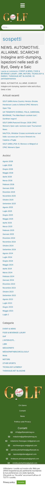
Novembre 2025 (9, 196)
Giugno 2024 (8, 261)
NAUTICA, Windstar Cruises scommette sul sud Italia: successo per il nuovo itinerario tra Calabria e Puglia (22, 136)
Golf (4, 336)
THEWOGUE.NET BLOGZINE (20, 76)
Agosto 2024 (8, 253)
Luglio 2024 (7, 257)
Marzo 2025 (7, 226)
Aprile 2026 (7, 177)
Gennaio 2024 (8, 280)
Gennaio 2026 (8, 188)
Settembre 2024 (9, 249)
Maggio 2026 (8, 173)
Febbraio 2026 (8, 184)
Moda (5, 355)
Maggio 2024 (8, 265)
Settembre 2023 (9, 295)
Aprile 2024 (7, 269)
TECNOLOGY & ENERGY (12, 367)
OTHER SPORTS (9, 363)
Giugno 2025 (8, 215)
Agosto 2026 (8, 161)
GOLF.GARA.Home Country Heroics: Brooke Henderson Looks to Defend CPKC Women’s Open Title (20, 104)
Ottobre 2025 (8, 200)
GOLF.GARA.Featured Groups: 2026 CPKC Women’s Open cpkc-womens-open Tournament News (22, 126)
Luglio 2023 (7, 303)
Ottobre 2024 (8, 246)
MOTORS (27, 74)
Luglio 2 (6, 315)
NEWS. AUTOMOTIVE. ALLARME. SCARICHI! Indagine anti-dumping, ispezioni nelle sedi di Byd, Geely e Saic (21, 57)
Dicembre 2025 (9, 192)
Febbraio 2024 (8, 276)
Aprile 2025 (7, 223)
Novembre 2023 (9, 288)
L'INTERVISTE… (9, 340)
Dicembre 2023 (9, 284)
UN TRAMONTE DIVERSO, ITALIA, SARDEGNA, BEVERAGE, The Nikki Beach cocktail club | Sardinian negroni (21, 115)
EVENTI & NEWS (25, 71)
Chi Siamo (22, 405)
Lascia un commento (9, 71)
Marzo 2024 (7, 272)
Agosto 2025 (8, 207)
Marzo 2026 (7, 181)
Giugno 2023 (8, 307)
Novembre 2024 (9, 242)
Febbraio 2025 (8, 230)
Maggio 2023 (8, 311)
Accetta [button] (21, 482)
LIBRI (20, 74)
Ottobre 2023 (8, 292)
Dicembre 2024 (9, 238)
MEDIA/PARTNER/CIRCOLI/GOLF (16, 352)
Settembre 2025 (9, 204)
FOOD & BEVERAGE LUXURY (14, 333)
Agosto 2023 (8, 299)
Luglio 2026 (7, 165)
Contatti (22, 411)
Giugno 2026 (8, 169)
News (22, 416)
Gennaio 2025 (8, 234)
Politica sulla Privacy (22, 422)
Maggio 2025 (8, 219)
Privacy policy (9, 482)
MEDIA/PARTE (8, 348)
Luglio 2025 (7, 211)
